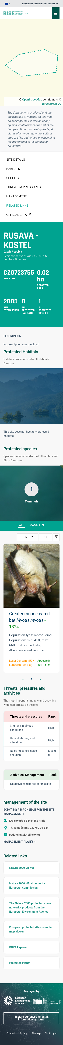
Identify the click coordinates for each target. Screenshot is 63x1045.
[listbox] (40, 3)
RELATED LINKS (17, 205)
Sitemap (36, 1033)
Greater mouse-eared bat (29, 620)
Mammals (37, 525)
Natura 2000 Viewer (21, 867)
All (21, 525)
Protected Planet (19, 963)
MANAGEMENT (16, 196)
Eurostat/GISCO (51, 103)
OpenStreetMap (32, 99)
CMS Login (51, 1033)
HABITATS (13, 168)
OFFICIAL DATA (16, 214)
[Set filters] (56, 537)
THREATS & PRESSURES (23, 187)
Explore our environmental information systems (31, 1018)
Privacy (23, 1033)
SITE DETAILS (15, 159)
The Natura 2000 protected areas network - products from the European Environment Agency (30, 907)
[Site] (21, 13)
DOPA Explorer (18, 947)
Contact (10, 1033)
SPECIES (12, 178)
